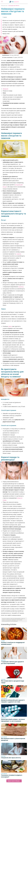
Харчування (4, 698)
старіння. (18, 254)
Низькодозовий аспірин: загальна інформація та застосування (13, 720)
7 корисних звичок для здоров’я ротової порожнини (12, 662)
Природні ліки (4, 5)
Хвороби (3, 679)
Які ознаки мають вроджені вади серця (12, 681)
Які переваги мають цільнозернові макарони (13, 739)
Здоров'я (3, 660)
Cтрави (3, 640)
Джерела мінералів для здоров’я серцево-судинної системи (13, 701)
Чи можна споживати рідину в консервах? (11, 776)
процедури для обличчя (13, 5)
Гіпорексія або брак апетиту (11, 758)
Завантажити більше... (14, 781)
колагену (21, 286)
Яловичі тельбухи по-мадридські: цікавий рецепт (13, 643)
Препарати (3, 717)
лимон (10, 326)
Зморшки (5, 89)
